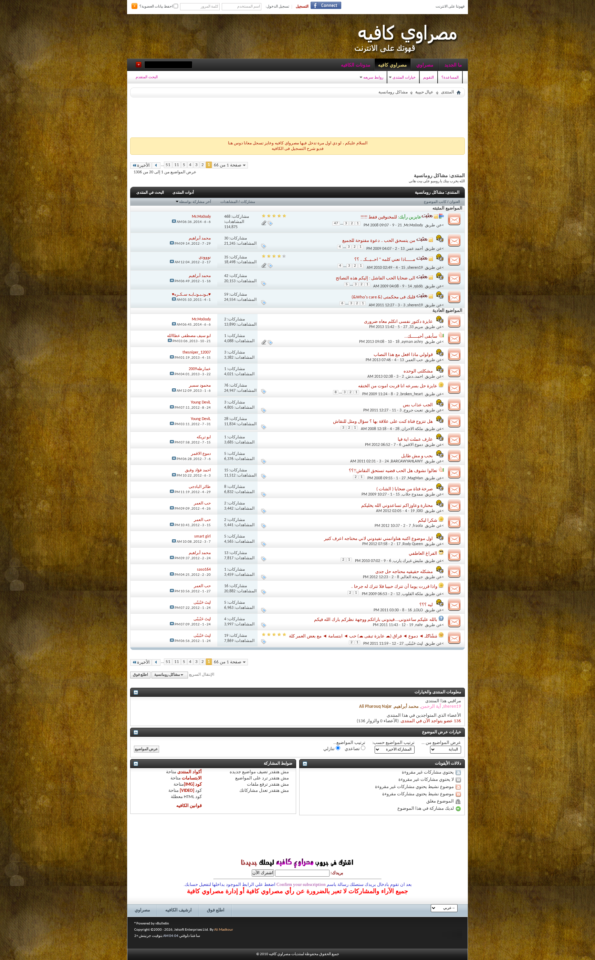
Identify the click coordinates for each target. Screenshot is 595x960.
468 (227, 217)
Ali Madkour (223, 930)
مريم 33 (416, 327)
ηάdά (418, 286)
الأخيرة (143, 165)
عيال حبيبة (424, 92)
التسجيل (302, 7)
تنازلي (329, 749)
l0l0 (420, 511)
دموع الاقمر (413, 445)
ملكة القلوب (412, 594)
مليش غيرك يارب (408, 561)
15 (226, 470)
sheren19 (415, 268)
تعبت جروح (413, 410)
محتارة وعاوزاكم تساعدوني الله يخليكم (397, 505)
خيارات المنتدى (404, 77)
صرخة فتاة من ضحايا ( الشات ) (404, 489)
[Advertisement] (297, 115)
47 (336, 223)
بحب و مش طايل (417, 456)
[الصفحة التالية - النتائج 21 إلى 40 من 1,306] (156, 165)
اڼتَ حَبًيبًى (414, 644)
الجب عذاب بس (418, 405)
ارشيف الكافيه (178, 910)
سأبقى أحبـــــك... (420, 336)
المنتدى (447, 92)
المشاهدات (229, 202)
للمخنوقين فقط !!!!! (379, 217)
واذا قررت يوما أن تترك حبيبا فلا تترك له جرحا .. (394, 586)
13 (226, 553)
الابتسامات (192, 778)
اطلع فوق (140, 675)
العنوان (454, 202)
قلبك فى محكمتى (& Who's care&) (383, 297)
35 (226, 257)
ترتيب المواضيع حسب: (393, 743)
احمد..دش (414, 377)
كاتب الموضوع (435, 202)
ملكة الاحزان (412, 429)
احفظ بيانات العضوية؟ (156, 7)
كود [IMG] (193, 784)
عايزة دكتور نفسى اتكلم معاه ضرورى (398, 321)
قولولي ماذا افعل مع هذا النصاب (403, 355)
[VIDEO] (187, 790)
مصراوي (425, 65)
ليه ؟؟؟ (426, 605)
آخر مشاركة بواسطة (195, 202)
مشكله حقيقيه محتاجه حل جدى (404, 572)
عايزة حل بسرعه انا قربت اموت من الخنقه (397, 386)
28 (226, 419)
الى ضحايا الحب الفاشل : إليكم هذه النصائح (375, 278)
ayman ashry (412, 342)
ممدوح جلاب (412, 494)
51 (168, 165)
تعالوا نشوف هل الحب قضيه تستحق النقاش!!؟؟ (393, 471)
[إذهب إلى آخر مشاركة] (174, 222)
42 (226, 276)
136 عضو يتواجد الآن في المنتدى (431, 721)
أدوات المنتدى (183, 192)
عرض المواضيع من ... (441, 743)
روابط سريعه (373, 77)
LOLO (418, 610)
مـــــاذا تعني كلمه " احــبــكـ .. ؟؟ (384, 259)
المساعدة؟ (450, 77)
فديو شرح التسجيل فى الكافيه (298, 149)
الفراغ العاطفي (423, 553)
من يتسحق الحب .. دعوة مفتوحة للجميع (378, 240)
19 (226, 636)
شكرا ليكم (427, 520)
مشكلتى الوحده (418, 371)
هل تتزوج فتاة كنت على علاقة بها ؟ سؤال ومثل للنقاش (383, 421)
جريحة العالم (412, 577)
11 (176, 165)
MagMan (415, 478)
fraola (418, 526)
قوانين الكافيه (189, 806)
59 (226, 295)
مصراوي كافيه (392, 65)
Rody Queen (413, 544)
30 (226, 238)
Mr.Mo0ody (413, 225)
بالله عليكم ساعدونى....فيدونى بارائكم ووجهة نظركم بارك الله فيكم (375, 619)
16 (226, 586)
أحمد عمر (415, 249)
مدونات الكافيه (355, 65)
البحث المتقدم (147, 77)
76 (226, 386)
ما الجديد (453, 65)
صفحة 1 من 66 (227, 165)
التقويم (428, 77)
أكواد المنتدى (189, 772)
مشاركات (248, 202)
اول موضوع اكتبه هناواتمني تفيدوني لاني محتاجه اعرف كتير (378, 539)
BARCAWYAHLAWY (407, 461)
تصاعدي (353, 749)
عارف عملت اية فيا (415, 439)
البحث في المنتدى (150, 192)
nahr (419, 625)
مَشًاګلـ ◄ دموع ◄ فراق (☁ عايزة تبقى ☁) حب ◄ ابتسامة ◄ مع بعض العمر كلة (363, 636)
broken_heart (411, 394)
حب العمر (414, 360)
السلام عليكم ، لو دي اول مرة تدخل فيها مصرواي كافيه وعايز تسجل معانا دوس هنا (297, 143)
